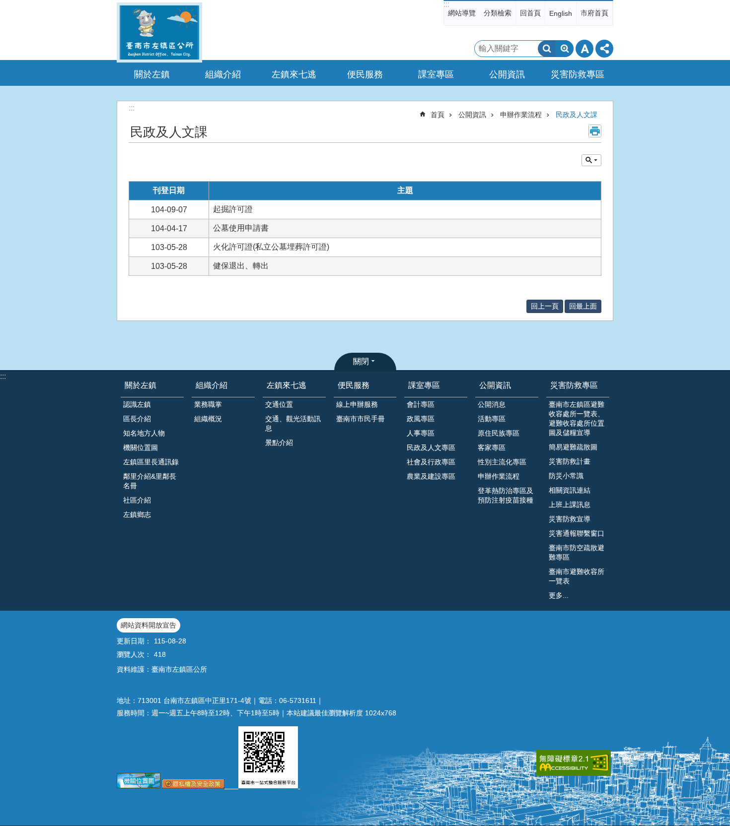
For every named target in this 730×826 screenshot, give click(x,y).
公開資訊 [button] (507, 74)
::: (446, 4)
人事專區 (421, 433)
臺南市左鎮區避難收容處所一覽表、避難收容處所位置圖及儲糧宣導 (576, 418)
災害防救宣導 (569, 519)
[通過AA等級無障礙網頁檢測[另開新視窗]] (573, 763)
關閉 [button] (361, 361)
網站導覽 (462, 13)
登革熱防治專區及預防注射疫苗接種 (505, 495)
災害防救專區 (574, 385)
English (560, 13)
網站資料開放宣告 (148, 625)
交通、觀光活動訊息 (293, 423)
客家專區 (492, 447)
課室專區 (424, 385)
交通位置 (279, 404)
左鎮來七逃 (286, 385)
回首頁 (530, 13)
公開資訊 (472, 115)
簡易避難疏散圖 (573, 447)
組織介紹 (211, 385)
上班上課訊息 (569, 504)
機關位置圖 (140, 447)
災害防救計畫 (569, 461)
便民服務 (353, 385)
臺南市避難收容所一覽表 (576, 576)
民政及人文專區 (431, 447)
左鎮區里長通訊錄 (151, 462)
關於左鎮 (140, 385)
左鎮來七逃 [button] (294, 74)
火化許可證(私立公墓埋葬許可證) (271, 247)
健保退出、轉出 (241, 265)
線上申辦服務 (357, 404)
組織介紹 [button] (223, 74)
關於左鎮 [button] (152, 74)
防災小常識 (566, 476)
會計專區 (421, 404)
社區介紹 (137, 500)
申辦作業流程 (521, 115)
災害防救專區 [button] (577, 74)
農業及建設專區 (431, 476)
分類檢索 (497, 13)
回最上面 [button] (583, 306)
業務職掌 (208, 404)
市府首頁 (594, 13)
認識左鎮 (137, 404)
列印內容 (594, 131)
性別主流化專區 (502, 462)
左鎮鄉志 (137, 514)
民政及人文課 (576, 115)
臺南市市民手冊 (360, 419)
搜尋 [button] (547, 48)
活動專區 (492, 419)
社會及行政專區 (431, 462)
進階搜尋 (565, 48)
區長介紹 (137, 419)
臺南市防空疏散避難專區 (576, 552)
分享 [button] (604, 49)
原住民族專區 (498, 433)
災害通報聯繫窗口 (576, 533)
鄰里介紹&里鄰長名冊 (149, 481)
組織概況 (208, 419)
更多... (559, 595)
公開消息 (492, 404)
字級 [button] (584, 49)
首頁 (437, 115)
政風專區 (421, 419)
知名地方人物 (144, 433)
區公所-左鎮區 (159, 32)
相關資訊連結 (569, 490)
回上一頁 (545, 306)
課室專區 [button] (436, 74)
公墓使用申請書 (241, 228)
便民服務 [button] (365, 74)
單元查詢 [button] (591, 160)
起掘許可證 (233, 209)
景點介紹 (279, 442)
